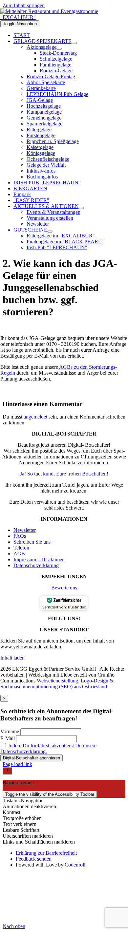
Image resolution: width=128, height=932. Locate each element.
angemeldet (35, 416)
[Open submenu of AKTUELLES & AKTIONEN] (81, 208)
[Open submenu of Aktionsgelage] (59, 49)
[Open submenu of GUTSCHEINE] (50, 232)
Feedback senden (34, 859)
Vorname (9, 731)
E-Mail (7, 738)
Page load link (17, 764)
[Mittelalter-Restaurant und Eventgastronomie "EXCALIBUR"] (64, 17)
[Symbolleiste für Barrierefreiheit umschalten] (7, 770)
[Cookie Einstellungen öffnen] (52, 920)
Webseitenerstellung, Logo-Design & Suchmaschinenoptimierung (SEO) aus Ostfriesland (57, 683)
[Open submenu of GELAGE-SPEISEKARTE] (74, 43)
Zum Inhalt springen (24, 5)
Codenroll (75, 864)
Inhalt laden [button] (12, 658)
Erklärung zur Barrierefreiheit (46, 853)
